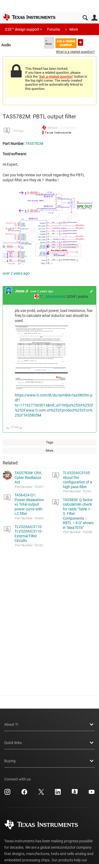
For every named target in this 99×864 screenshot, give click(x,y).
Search (85, 17)
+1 (91, 291)
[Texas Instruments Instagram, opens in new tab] (7, 794)
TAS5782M (34, 143)
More (73, 29)
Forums (53, 29)
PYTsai (18, 131)
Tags (49, 442)
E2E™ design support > (23, 29)
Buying (10, 761)
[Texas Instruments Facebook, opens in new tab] (24, 794)
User (94, 17)
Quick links (13, 743)
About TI (11, 724)
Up (8, 428)
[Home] (29, 17)
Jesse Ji (22, 291)
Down (20, 428)
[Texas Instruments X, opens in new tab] (41, 794)
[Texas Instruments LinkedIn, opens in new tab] (58, 794)
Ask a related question (66, 43)
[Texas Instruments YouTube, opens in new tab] (91, 794)
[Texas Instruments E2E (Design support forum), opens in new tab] (75, 794)
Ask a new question (80, 42)
